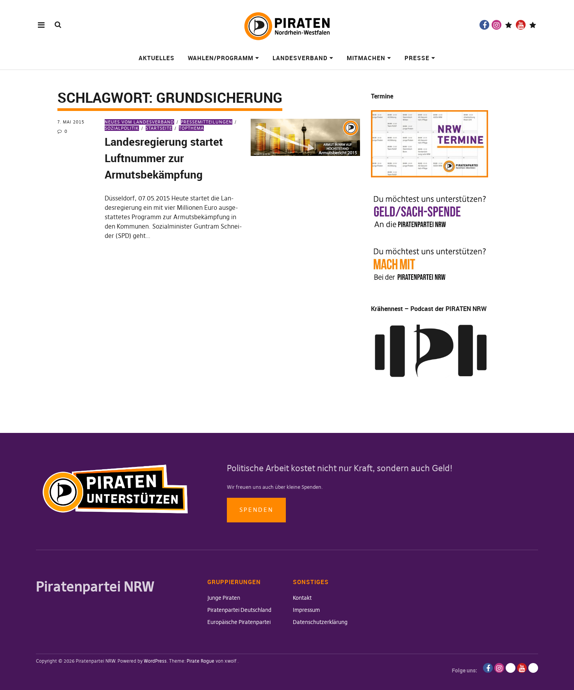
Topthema (191, 128)
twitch (508, 25)
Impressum (306, 609)
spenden (256, 509)
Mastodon (533, 25)
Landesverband (300, 58)
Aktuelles (157, 58)
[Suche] (58, 24)
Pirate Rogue (200, 661)
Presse (417, 58)
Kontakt (302, 597)
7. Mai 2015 (70, 122)
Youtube (521, 25)
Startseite (159, 128)
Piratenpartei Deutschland (239, 609)
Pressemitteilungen (206, 122)
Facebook (484, 25)
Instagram (496, 25)
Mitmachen (366, 58)
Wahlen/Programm (220, 58)
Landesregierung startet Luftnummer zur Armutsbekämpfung (164, 158)
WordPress (155, 661)
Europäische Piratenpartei (239, 622)
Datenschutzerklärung (320, 622)
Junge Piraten (223, 597)
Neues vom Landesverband (139, 122)
